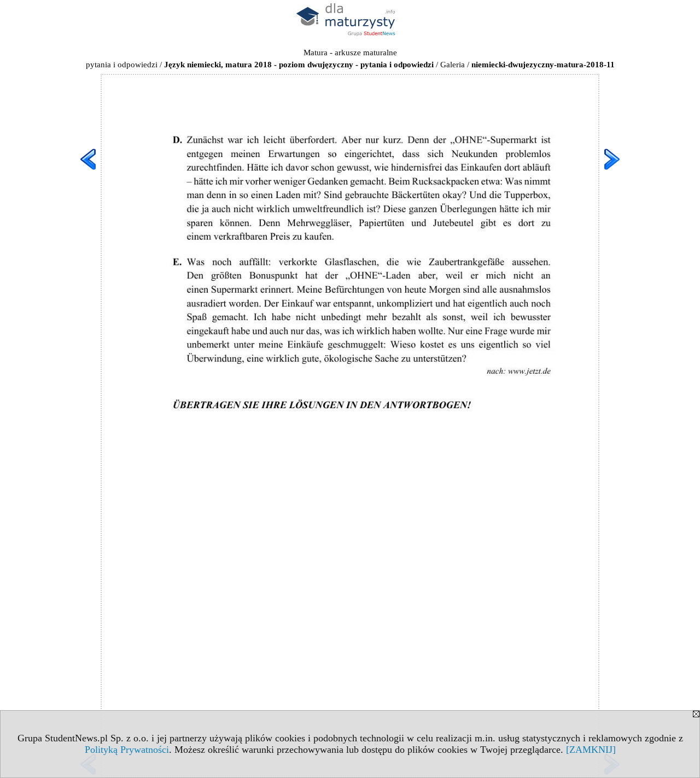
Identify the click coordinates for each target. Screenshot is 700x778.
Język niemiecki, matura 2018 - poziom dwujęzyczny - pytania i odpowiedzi (299, 64)
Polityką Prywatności (127, 749)
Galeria (452, 64)
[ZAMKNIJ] (591, 749)
